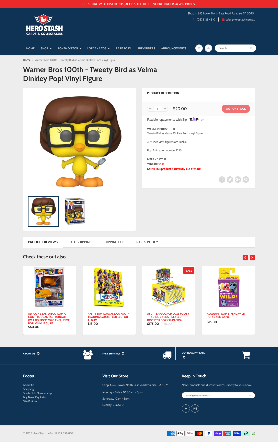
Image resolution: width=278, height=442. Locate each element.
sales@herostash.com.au (240, 19)
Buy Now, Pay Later (34, 397)
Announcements (173, 48)
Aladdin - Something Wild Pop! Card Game (226, 315)
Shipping (28, 389)
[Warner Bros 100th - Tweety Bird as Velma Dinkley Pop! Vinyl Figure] (79, 143)
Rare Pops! (123, 48)
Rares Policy (147, 242)
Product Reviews (43, 242)
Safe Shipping (80, 242)
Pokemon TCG (68, 48)
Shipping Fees (114, 242)
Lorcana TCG (96, 48)
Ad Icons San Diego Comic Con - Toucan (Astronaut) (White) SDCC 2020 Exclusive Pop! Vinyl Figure (49, 318)
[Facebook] (186, 408)
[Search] (251, 48)
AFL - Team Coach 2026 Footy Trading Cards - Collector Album (109, 317)
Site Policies (30, 401)
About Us (28, 385)
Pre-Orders (146, 48)
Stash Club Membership (37, 393)
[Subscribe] (249, 395)
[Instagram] (195, 408)
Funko (160, 164)
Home (30, 48)
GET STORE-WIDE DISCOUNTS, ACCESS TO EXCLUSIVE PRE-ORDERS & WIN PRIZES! (139, 4)
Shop (44, 48)
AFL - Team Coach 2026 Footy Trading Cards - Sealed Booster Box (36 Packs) (168, 317)
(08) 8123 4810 (206, 19)
